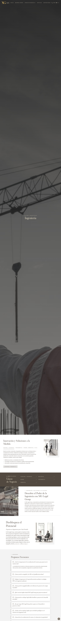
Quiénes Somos (19, 2)
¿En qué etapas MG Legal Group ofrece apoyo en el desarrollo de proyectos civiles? (28, 604)
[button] (57, 2)
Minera (22, 479)
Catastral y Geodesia (10, 466)
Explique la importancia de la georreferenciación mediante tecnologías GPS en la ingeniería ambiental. (29, 580)
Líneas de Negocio (30, 2)
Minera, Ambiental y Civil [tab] (31, 447)
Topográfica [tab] (19, 447)
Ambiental (23, 482)
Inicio (12, 2)
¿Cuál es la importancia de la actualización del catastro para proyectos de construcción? (30, 562)
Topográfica (41, 479)
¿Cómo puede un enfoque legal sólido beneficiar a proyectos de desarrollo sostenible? (30, 598)
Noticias (39, 2)
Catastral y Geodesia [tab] (9, 447)
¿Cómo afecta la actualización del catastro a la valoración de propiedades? (31, 617)
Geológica (41, 476)
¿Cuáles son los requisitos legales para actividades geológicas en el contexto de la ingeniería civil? (28, 611)
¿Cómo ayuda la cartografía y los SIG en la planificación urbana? (29, 574)
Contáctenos (47, 2)
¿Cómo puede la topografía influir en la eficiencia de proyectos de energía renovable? (30, 586)
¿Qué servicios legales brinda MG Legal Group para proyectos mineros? (30, 592)
